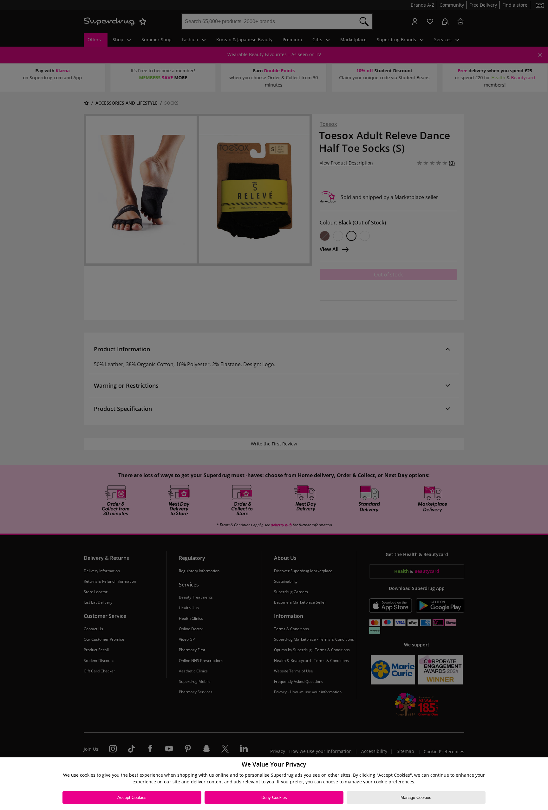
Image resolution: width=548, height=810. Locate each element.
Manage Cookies (416, 797)
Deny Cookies (274, 797)
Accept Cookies (132, 797)
